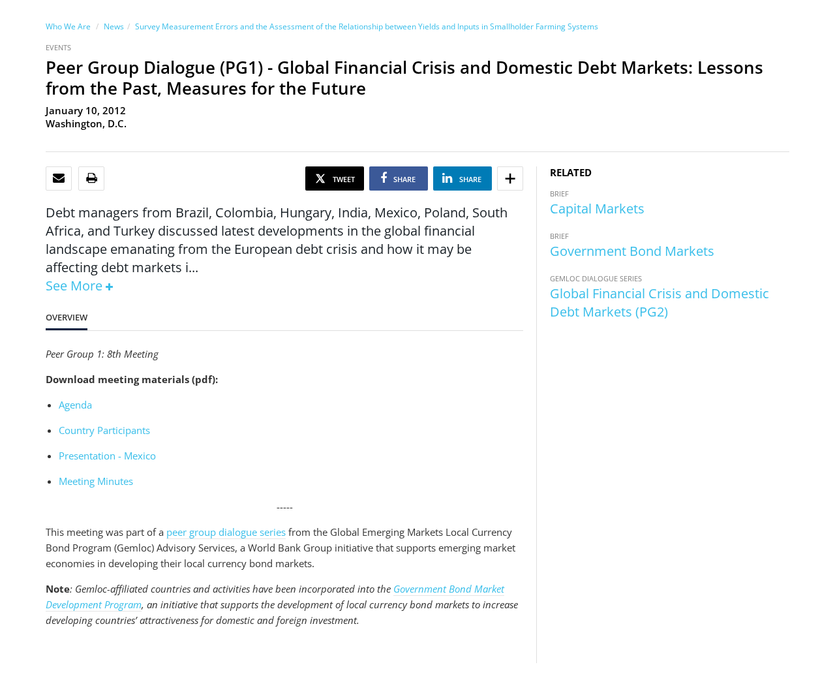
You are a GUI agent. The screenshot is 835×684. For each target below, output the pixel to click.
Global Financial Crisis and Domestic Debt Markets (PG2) (659, 302)
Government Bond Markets (632, 251)
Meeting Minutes (96, 481)
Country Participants (104, 430)
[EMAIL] (59, 178)
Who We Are (68, 26)
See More (74, 285)
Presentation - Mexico (107, 455)
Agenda (75, 404)
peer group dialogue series (226, 531)
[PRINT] (91, 178)
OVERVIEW (66, 317)
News (114, 26)
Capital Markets (597, 208)
